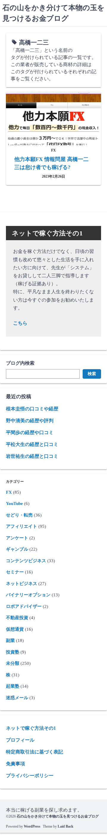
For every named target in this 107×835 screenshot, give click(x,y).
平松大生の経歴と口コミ (32, 444)
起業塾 (12, 686)
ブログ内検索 (20, 363)
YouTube (14, 503)
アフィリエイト (21, 526)
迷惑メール (17, 697)
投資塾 (12, 652)
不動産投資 (17, 617)
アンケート (17, 538)
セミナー (15, 572)
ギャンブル (17, 549)
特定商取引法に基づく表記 (34, 751)
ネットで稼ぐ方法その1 (31, 728)
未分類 (12, 663)
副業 (10, 640)
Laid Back (65, 826)
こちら (20, 323)
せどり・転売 (19, 515)
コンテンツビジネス (26, 560)
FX (9, 492)
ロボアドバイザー (24, 606)
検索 (92, 374)
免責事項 (15, 763)
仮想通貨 (15, 629)
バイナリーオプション (28, 594)
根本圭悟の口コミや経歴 (32, 408)
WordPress (32, 826)
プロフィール (20, 739)
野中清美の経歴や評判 (30, 420)
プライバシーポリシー (30, 775)
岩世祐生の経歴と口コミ (32, 456)
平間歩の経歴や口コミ (30, 432)
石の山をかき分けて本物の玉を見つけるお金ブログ (58, 816)
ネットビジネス (21, 583)
